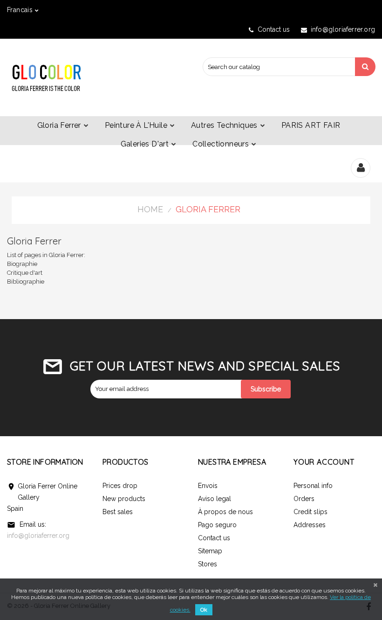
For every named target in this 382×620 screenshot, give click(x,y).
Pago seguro (217, 525)
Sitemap (210, 551)
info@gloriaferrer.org (38, 535)
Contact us (274, 29)
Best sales (117, 512)
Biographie (22, 263)
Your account (324, 462)
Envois (208, 485)
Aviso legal (214, 498)
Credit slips (310, 512)
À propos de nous (225, 512)
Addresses (309, 525)
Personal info (313, 485)
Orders (303, 498)
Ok (203, 609)
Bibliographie (25, 281)
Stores (207, 564)
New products (123, 498)
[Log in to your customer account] (361, 169)
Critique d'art (24, 272)
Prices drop (119, 485)
